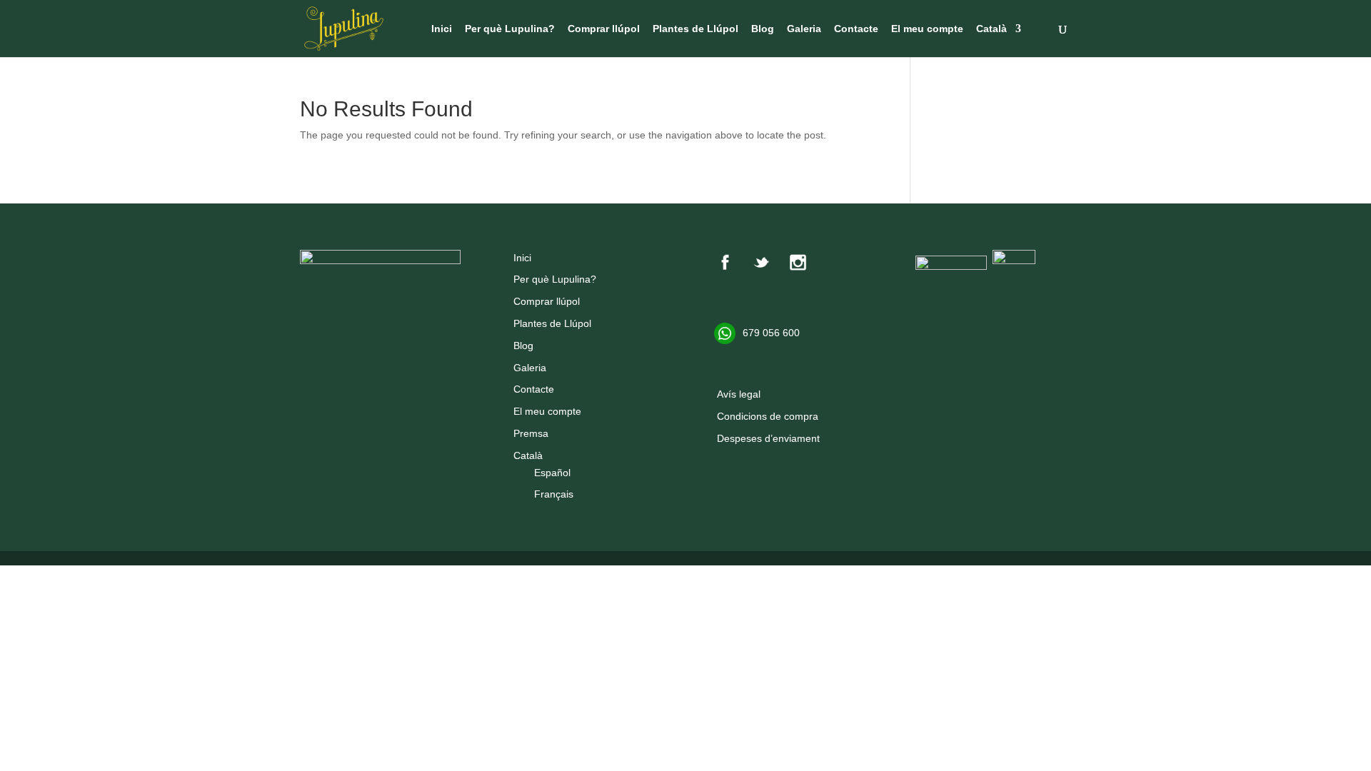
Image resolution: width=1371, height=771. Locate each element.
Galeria (804, 29)
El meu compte (927, 29)
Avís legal (738, 394)
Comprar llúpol (604, 29)
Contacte (856, 29)
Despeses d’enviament (768, 438)
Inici (441, 29)
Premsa (530, 433)
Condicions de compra (767, 416)
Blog (762, 29)
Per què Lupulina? (510, 29)
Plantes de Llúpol (695, 29)
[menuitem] (998, 40)
